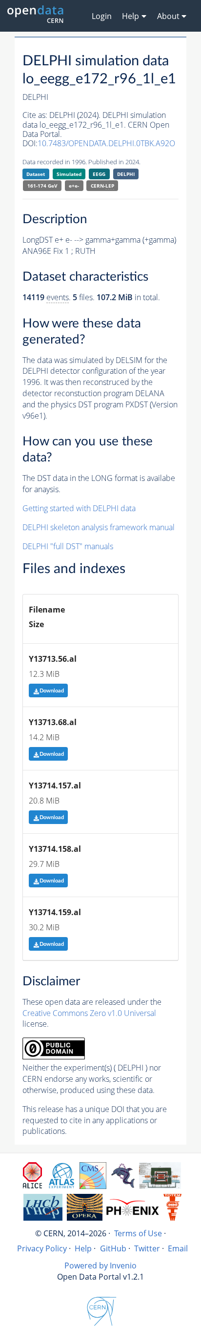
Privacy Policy (42, 1248)
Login (102, 16)
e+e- (74, 185)
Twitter (147, 1248)
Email (178, 1248)
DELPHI (126, 174)
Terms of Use (138, 1233)
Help (83, 1248)
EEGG (99, 174)
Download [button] (52, 690)
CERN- (102, 185)
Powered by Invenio (100, 1265)
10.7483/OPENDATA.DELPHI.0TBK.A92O (106, 143)
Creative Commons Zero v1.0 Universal (89, 1013)
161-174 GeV (42, 185)
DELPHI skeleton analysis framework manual (98, 527)
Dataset (35, 174)
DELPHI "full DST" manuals (67, 546)
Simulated (69, 174)
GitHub (113, 1248)
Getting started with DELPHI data (79, 508)
